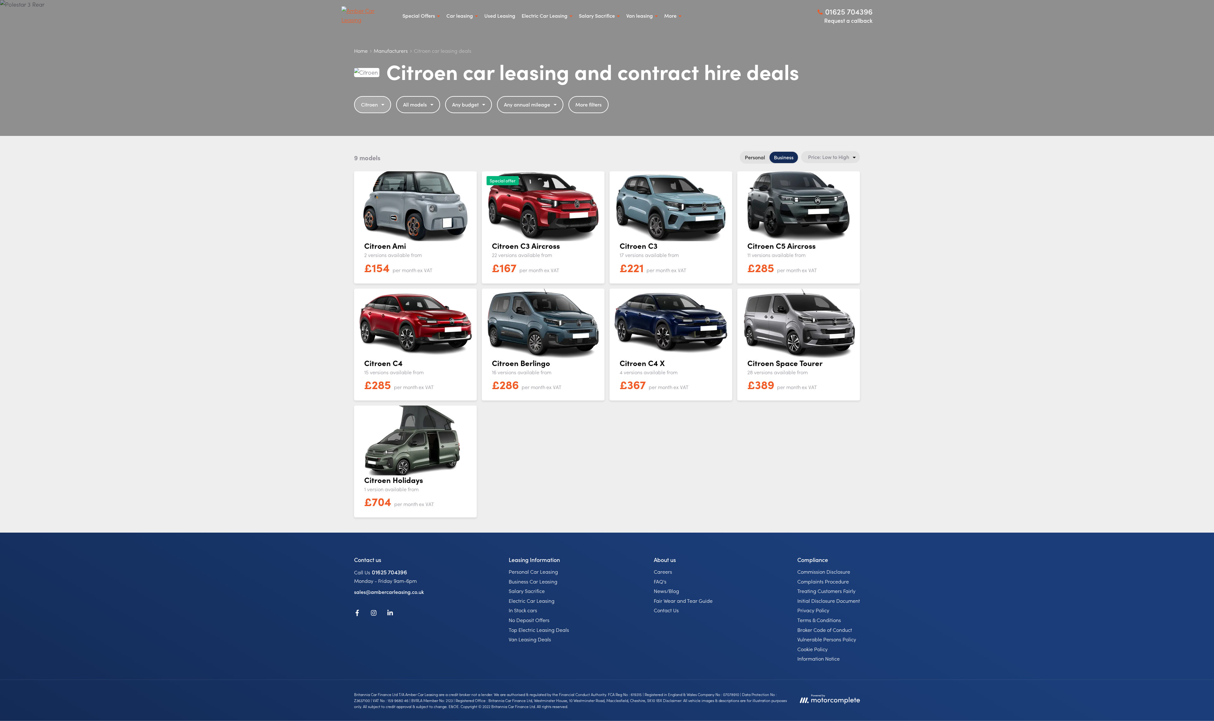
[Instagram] (373, 613)
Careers (663, 571)
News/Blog (666, 590)
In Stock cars (523, 610)
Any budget (465, 104)
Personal (755, 157)
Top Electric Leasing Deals (539, 629)
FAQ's (660, 581)
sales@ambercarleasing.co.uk (389, 591)
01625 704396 (389, 572)
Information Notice (818, 658)
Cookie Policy (812, 648)
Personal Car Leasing (533, 571)
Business (784, 157)
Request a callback (848, 20)
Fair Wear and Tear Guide (683, 600)
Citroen (369, 104)
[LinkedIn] (390, 613)
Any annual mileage (527, 104)
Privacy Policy (813, 610)
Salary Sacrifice (527, 590)
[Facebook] (357, 613)
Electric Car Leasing (532, 600)
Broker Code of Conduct (824, 629)
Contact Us (666, 610)
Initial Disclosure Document (828, 600)
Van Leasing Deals (530, 639)
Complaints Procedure (823, 581)
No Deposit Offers (529, 619)
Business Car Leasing (533, 581)
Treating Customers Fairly (826, 590)
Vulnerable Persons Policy (826, 639)
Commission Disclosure (823, 571)
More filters (588, 104)
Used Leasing (499, 15)
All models (415, 104)
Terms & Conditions (819, 619)
